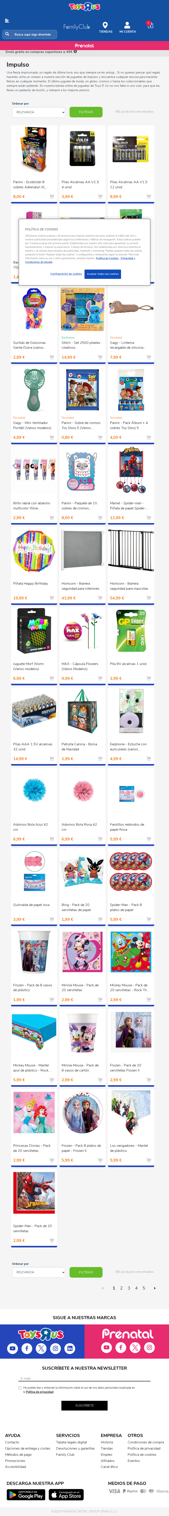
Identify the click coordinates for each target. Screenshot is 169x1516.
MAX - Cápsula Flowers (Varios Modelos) (80, 666)
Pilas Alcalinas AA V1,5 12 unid (128, 185)
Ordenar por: (20, 104)
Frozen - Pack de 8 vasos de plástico (32, 988)
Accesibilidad (15, 1466)
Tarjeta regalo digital (71, 1442)
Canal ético (109, 1466)
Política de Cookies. (107, 258)
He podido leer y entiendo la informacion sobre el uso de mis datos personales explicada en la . (79, 1390)
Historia (107, 1442)
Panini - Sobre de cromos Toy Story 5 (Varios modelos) (81, 425)
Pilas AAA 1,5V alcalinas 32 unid (32, 747)
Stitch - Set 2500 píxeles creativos (81, 345)
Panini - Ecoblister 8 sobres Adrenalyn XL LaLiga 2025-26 (29, 185)
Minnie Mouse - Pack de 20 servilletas (80, 988)
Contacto (12, 1442)
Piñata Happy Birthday (30, 583)
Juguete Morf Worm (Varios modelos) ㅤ (28, 666)
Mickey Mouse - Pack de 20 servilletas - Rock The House (129, 988)
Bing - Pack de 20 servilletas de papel (76, 907)
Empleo (106, 1454)
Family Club (65, 1454)
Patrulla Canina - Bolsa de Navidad (79, 747)
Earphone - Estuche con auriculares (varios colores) (128, 747)
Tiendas (107, 1448)
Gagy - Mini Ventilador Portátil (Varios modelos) (32, 425)
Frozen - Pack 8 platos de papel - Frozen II (81, 1148)
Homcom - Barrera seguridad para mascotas (129, 586)
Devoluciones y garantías (75, 1448)
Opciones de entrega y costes (27, 1448)
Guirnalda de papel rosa (31, 904)
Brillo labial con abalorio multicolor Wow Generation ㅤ (31, 506)
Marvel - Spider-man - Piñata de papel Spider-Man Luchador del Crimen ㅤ (129, 506)
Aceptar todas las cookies (103, 274)
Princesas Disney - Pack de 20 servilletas (32, 1148)
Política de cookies (142, 1454)
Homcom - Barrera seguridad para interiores (80, 586)
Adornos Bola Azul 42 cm (30, 827)
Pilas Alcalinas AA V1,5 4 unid (80, 185)
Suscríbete (84, 1405)
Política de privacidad (39, 1392)
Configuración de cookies (66, 274)
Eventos (134, 1460)
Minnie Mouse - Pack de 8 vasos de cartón (80, 1068)
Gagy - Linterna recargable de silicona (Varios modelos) (126, 345)
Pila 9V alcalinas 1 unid (128, 663)
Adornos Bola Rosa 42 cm (79, 827)
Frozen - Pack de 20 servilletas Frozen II (125, 1068)
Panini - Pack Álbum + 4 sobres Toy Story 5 (129, 425)
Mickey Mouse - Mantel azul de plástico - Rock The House (31, 1068)
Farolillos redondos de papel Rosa (127, 827)
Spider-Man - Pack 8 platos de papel (126, 907)
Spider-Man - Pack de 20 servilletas (32, 1229)
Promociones (15, 1460)
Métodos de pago (18, 1454)
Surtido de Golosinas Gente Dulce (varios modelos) (29, 345)
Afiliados (108, 1460)
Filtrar (86, 112)
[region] (84, 252)
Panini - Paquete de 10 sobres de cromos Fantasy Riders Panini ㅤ (79, 506)
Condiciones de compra (146, 1442)
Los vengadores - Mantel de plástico (129, 1148)
